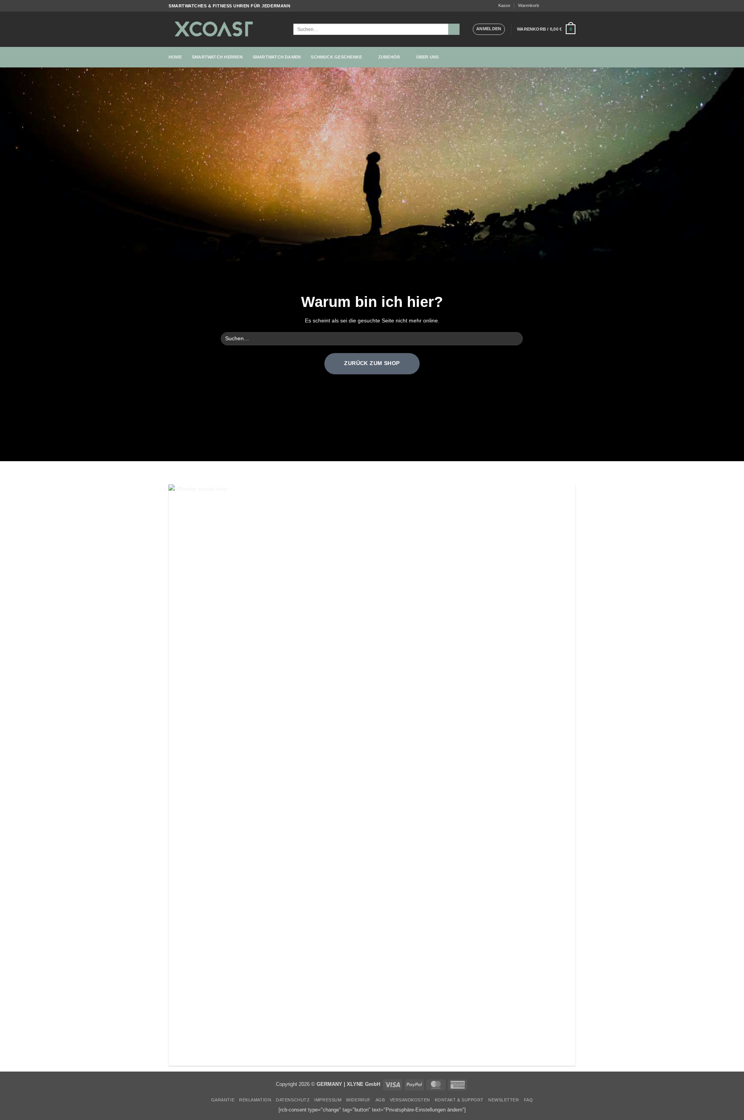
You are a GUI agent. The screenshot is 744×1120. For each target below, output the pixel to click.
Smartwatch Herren (217, 57)
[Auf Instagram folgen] (553, 5)
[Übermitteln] (454, 29)
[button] (489, 29)
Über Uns (427, 57)
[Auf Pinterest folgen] (572, 5)
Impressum (327, 1100)
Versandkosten (410, 1100)
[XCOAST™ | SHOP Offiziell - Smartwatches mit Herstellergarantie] (225, 29)
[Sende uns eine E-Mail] (565, 5)
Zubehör (389, 57)
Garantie (222, 1100)
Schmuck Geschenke (336, 57)
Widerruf (358, 1100)
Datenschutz (293, 1100)
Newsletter (503, 1100)
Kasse (504, 5)
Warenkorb (528, 5)
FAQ (528, 1100)
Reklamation (255, 1100)
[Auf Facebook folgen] (546, 5)
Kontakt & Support (459, 1100)
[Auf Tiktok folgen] (559, 5)
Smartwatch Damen (277, 57)
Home (175, 57)
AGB (380, 1100)
